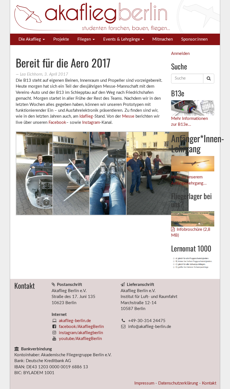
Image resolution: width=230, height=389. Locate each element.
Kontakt (209, 383)
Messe (128, 116)
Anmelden (180, 54)
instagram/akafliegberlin (81, 333)
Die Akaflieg (30, 39)
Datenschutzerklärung (178, 383)
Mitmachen (162, 39)
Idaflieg (85, 116)
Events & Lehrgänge (122, 39)
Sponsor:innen (194, 39)
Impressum (144, 383)
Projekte (61, 39)
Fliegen (84, 39)
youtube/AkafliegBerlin (80, 339)
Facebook (57, 122)
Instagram (91, 122)
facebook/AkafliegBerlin (81, 327)
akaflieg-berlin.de (75, 321)
